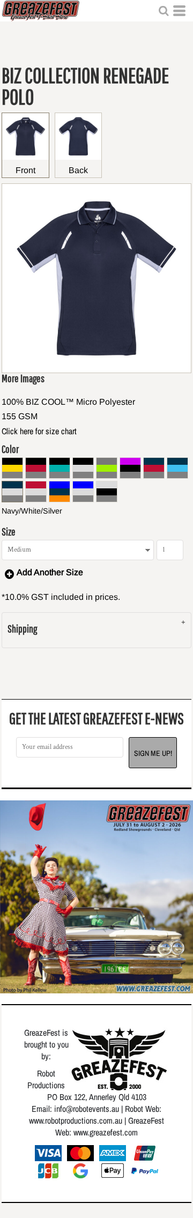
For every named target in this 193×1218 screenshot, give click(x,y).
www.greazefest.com (105, 1132)
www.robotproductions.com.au (75, 1120)
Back (78, 170)
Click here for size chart (39, 431)
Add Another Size (50, 572)
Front (25, 170)
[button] (163, 10)
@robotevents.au (92, 1109)
